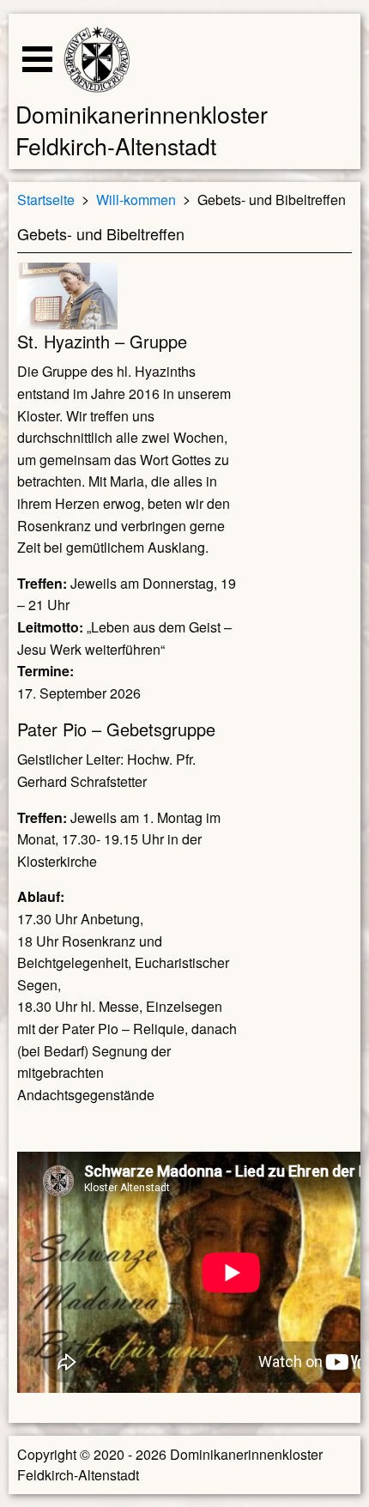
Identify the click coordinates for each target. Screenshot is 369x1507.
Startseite (46, 199)
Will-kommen (136, 199)
